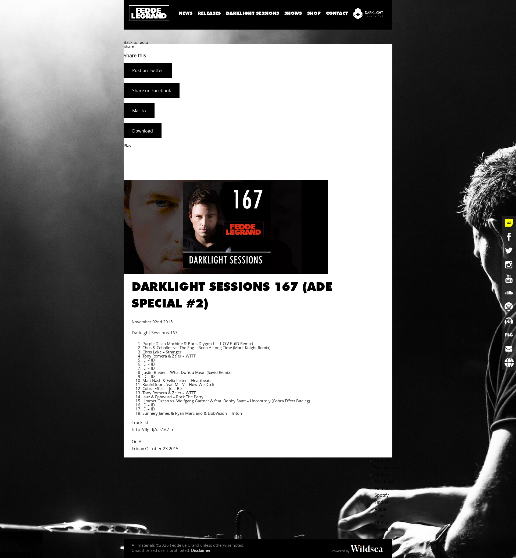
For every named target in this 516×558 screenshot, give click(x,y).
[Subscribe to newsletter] (509, 349)
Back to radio (136, 42)
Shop (314, 13)
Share (129, 46)
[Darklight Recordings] (368, 13)
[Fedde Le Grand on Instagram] (509, 265)
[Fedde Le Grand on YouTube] (509, 279)
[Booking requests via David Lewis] (509, 363)
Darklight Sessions (252, 13)
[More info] (509, 335)
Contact (337, 13)
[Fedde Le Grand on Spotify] (509, 307)
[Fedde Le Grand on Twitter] (509, 251)
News (185, 13)
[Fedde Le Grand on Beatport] (509, 321)
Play (127, 145)
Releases (209, 13)
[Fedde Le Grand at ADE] (509, 223)
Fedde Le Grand (149, 13)
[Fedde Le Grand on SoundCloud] (509, 293)
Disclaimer (201, 550)
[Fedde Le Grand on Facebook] (509, 237)
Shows (293, 13)
